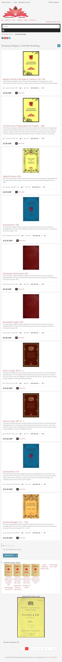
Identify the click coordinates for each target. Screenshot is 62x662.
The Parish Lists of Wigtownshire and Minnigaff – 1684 (23, 126)
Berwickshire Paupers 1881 (13, 322)
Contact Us (33, 20)
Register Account (25, 2)
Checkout (53, 22)
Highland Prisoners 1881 (12, 176)
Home (11, 34)
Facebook (19, 20)
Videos (26, 20)
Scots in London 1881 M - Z (13, 421)
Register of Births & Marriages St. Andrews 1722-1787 (24, 79)
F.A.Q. (13, 20)
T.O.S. (50, 657)
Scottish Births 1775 (11, 472)
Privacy (55, 657)
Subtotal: (9, 555)
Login (15, 2)
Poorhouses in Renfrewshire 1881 (15, 273)
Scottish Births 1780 (11, 225)
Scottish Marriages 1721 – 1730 (15, 522)
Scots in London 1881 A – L (13, 371)
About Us (7, 20)
